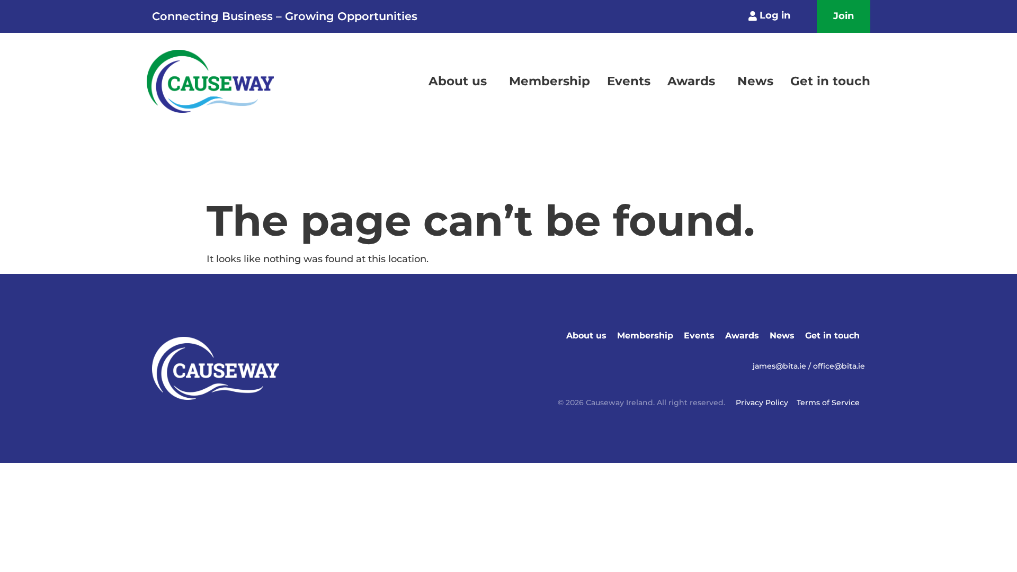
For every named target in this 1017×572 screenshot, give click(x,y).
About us (458, 81)
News (755, 81)
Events (628, 81)
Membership (549, 81)
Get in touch (830, 81)
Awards (691, 81)
